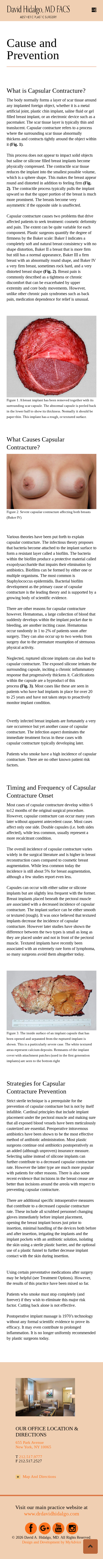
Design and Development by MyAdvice (51, 1542)
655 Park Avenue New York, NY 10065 (33, 1444)
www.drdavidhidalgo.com (51, 1513)
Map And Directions (39, 1476)
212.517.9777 (30, 1457)
